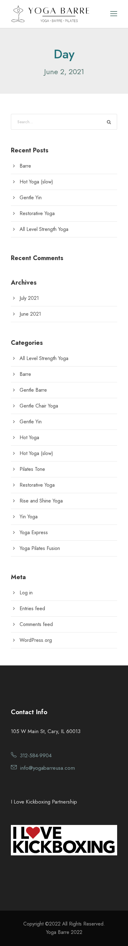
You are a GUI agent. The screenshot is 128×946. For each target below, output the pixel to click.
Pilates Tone (32, 469)
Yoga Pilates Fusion (40, 548)
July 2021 (29, 298)
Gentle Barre (33, 390)
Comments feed (36, 624)
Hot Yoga (29, 437)
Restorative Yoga (37, 213)
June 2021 (30, 314)
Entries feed (32, 608)
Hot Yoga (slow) (36, 181)
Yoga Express (34, 532)
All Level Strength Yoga (44, 229)
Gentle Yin (31, 197)
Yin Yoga (29, 516)
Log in (26, 592)
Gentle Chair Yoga (39, 405)
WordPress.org (36, 640)
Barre (25, 165)
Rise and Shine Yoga (41, 500)
